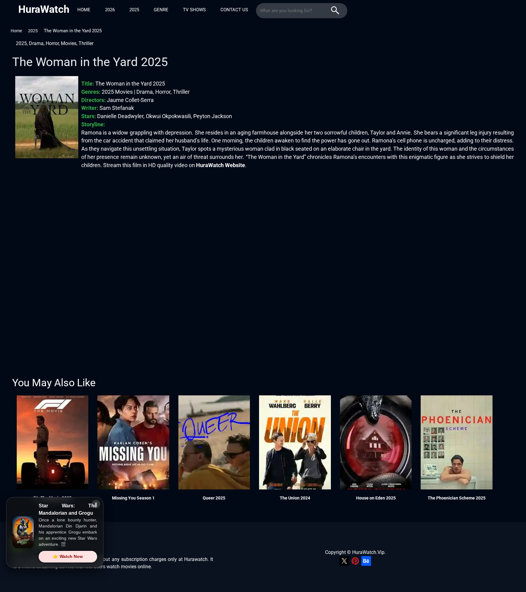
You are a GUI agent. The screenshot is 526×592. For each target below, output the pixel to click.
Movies (68, 43)
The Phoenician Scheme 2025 (457, 498)
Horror (52, 43)
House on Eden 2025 (376, 498)
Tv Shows (194, 9)
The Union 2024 (295, 498)
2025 (134, 9)
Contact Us (234, 9)
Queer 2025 (214, 498)
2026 (110, 9)
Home (83, 9)
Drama (36, 43)
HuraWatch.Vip (368, 552)
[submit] (335, 10)
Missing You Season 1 (133, 498)
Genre (161, 9)
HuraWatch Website (220, 165)
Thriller (86, 43)
